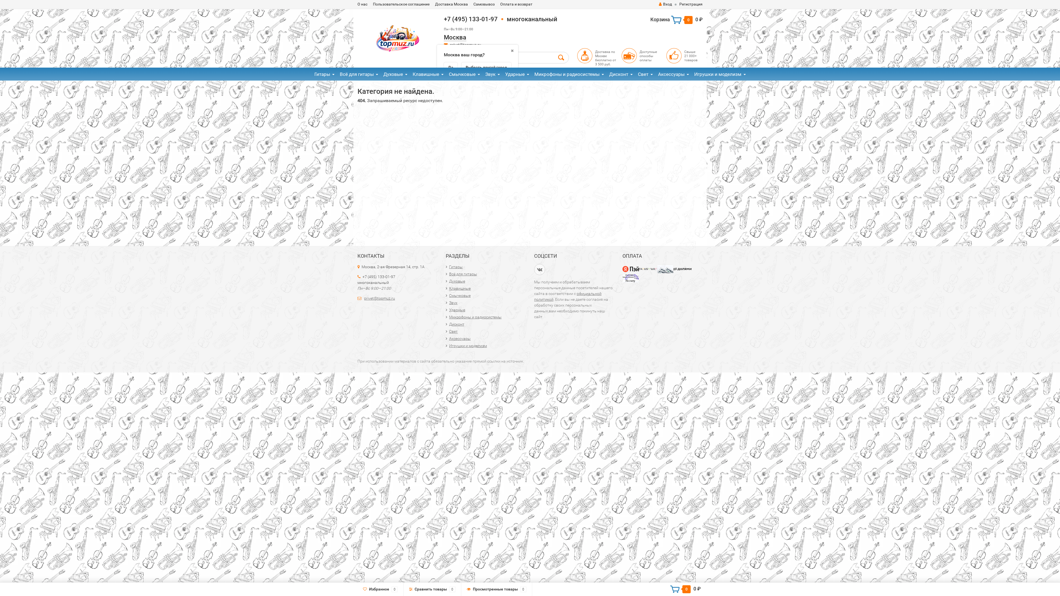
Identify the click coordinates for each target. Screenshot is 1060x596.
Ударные (515, 74)
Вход (667, 4)
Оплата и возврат (516, 4)
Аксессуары (671, 74)
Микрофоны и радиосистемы (567, 74)
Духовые (393, 74)
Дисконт (618, 74)
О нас (362, 4)
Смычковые (462, 74)
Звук (490, 74)
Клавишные (426, 74)
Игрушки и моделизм (717, 74)
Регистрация (691, 4)
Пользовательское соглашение (401, 4)
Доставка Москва (451, 4)
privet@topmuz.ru (379, 298)
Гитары (322, 74)
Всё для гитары (357, 74)
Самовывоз (484, 4)
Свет (643, 74)
